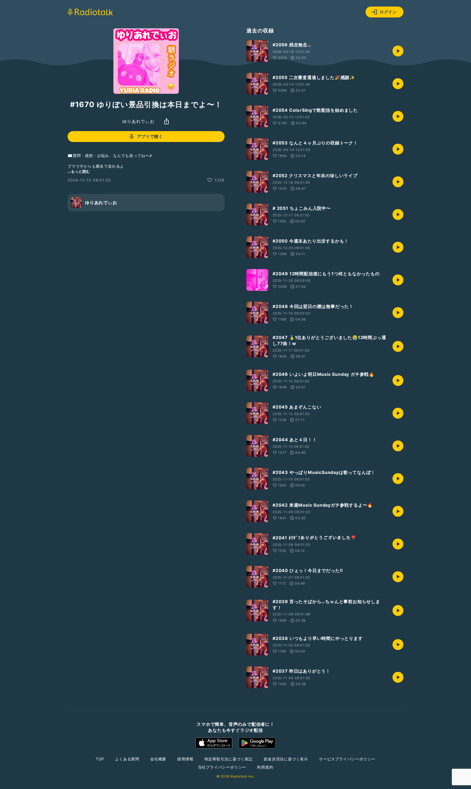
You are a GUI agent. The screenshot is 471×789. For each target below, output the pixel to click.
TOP (100, 759)
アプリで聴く (150, 136)
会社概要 (158, 759)
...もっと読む (79, 171)
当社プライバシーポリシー (222, 767)
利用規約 (265, 767)
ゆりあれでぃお (138, 121)
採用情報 (185, 759)
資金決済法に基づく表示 (286, 759)
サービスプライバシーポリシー (347, 759)
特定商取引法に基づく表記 (228, 759)
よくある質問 (127, 759)
